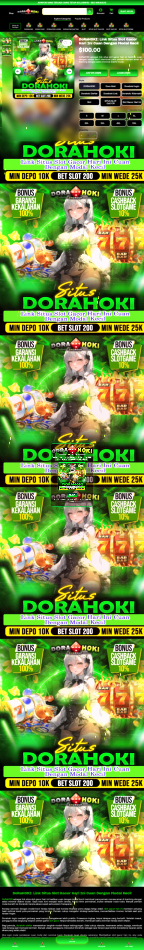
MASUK (72, 495)
